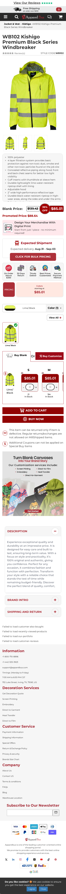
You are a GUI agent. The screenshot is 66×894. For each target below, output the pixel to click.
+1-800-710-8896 (10, 656)
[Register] (60, 9)
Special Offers (8, 743)
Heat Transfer (8, 715)
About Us (7, 770)
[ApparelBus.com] (33, 17)
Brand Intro (17, 600)
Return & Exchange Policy (14, 748)
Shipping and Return (24, 611)
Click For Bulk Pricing (33, 256)
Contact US (7, 776)
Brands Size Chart (10, 759)
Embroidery (8, 704)
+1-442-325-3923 (10, 662)
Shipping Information (12, 737)
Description (17, 531)
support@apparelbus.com (15, 667)
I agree (31, 889)
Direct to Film (9, 721)
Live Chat (49, 16)
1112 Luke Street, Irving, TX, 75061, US (19, 682)
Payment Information (13, 732)
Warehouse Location (12, 798)
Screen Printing (9, 699)
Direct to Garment (11, 710)
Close (43, 889)
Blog (4, 792)
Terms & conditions (11, 781)
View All (53, 317)
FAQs (5, 787)
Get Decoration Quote (13, 693)
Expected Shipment (36, 243)
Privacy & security (11, 754)
